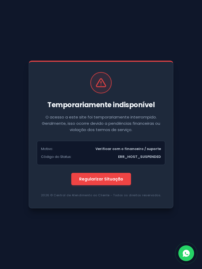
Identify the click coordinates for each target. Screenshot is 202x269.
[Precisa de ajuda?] (186, 253)
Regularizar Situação (101, 179)
